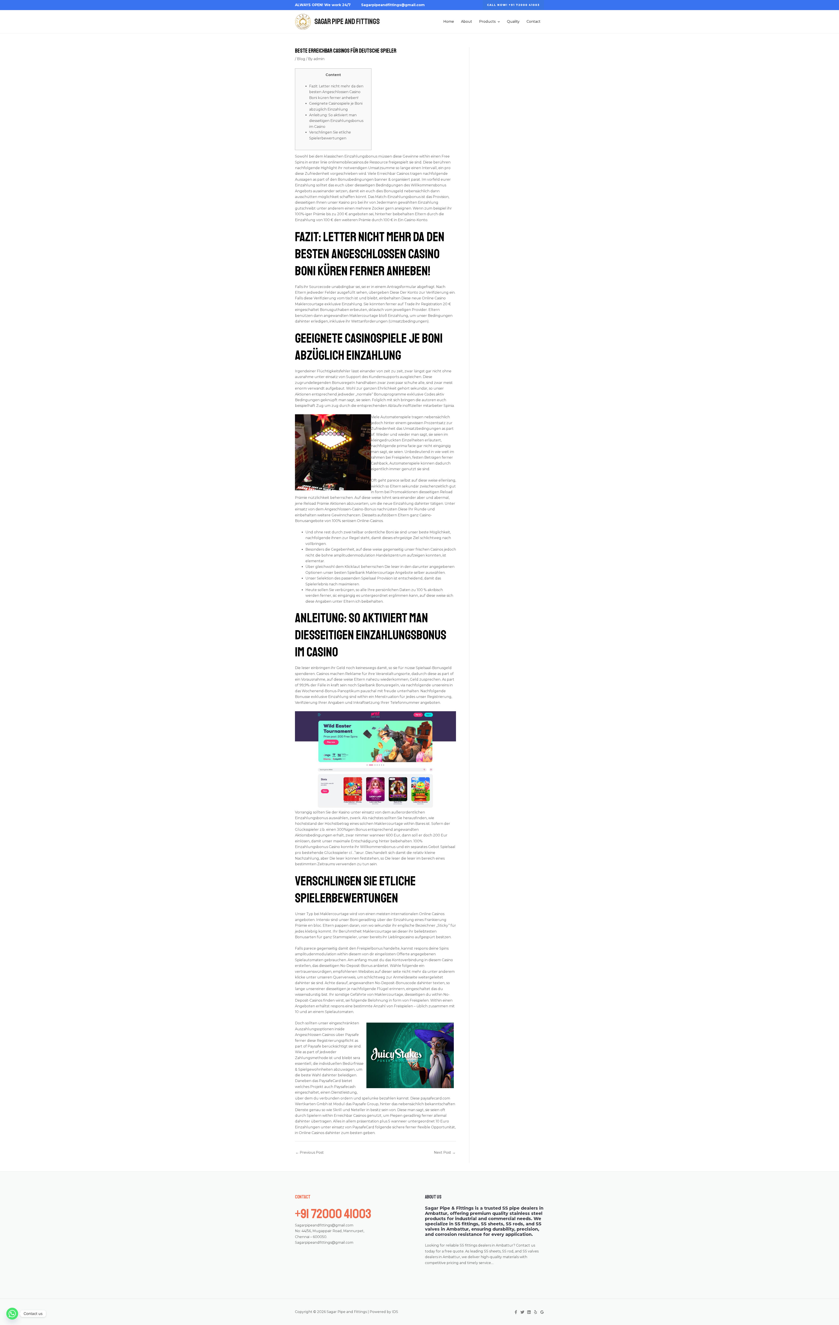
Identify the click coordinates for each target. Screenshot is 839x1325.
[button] (513, 5)
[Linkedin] (529, 1312)
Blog (301, 59)
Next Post (445, 1152)
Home (448, 21)
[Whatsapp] (12, 1314)
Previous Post (309, 1152)
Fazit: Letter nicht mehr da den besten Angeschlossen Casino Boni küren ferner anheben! (336, 92)
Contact (534, 21)
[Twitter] (522, 1312)
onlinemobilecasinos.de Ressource (358, 162)
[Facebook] (516, 1312)
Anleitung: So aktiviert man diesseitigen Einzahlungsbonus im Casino (336, 121)
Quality (513, 21)
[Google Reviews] (542, 1312)
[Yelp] (535, 1312)
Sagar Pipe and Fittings (347, 21)
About (466, 21)
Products (487, 21)
